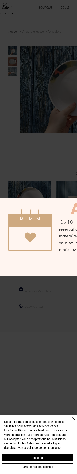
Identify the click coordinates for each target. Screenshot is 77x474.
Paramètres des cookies (37, 467)
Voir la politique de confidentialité (39, 447)
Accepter (37, 458)
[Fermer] (71, 421)
